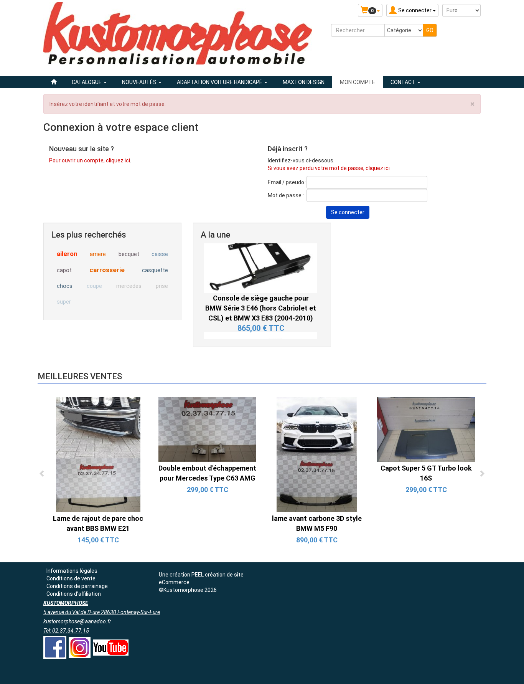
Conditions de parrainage (77, 586)
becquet (129, 254)
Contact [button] (404, 82)
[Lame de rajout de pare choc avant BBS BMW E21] (98, 454)
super (64, 302)
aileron (67, 254)
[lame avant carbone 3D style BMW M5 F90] (317, 454)
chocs (65, 286)
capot (64, 270)
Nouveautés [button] (140, 82)
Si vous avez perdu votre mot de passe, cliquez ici (329, 168)
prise (162, 286)
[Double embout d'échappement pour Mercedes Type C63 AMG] (207, 429)
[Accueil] (53, 82)
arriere (98, 254)
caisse (160, 254)
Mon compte (357, 82)
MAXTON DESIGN (304, 82)
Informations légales (71, 571)
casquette (155, 270)
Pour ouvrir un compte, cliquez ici (89, 160)
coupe (94, 286)
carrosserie (107, 270)
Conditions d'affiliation (73, 594)
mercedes (129, 286)
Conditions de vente (71, 578)
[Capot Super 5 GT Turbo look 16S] (426, 429)
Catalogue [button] (87, 82)
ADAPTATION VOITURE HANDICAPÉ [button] (220, 82)
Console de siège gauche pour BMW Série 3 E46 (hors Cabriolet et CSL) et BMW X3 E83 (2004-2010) (260, 274)
